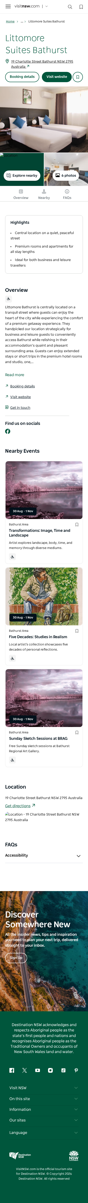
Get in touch (20, 407)
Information (20, 1110)
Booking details (22, 77)
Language (18, 1133)
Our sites (17, 1120)
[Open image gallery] (44, 119)
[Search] (70, 7)
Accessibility (16, 855)
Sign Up (16, 958)
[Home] (27, 6)
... (22, 21)
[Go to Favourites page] (81, 6)
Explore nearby (25, 175)
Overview (20, 198)
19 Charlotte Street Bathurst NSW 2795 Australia (42, 64)
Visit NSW (17, 1088)
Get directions (18, 806)
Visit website (57, 77)
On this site (19, 1099)
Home (10, 21)
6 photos (69, 175)
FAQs (67, 198)
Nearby (44, 198)
